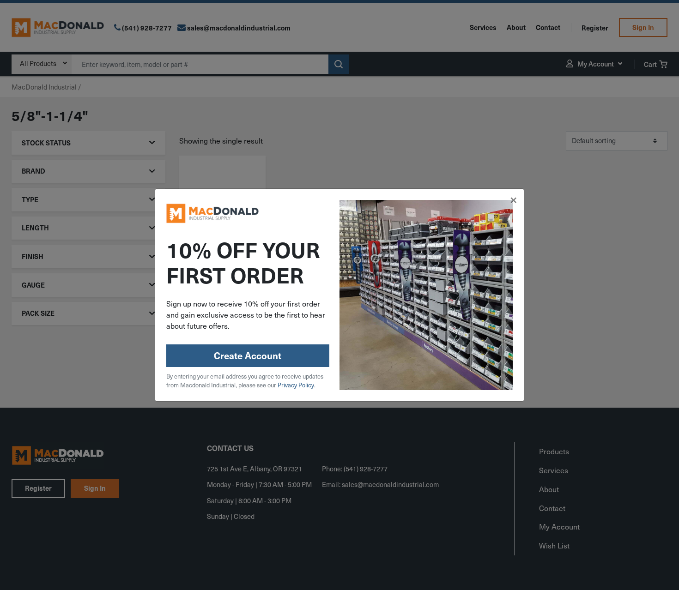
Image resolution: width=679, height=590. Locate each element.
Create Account (247, 355)
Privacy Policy (296, 385)
